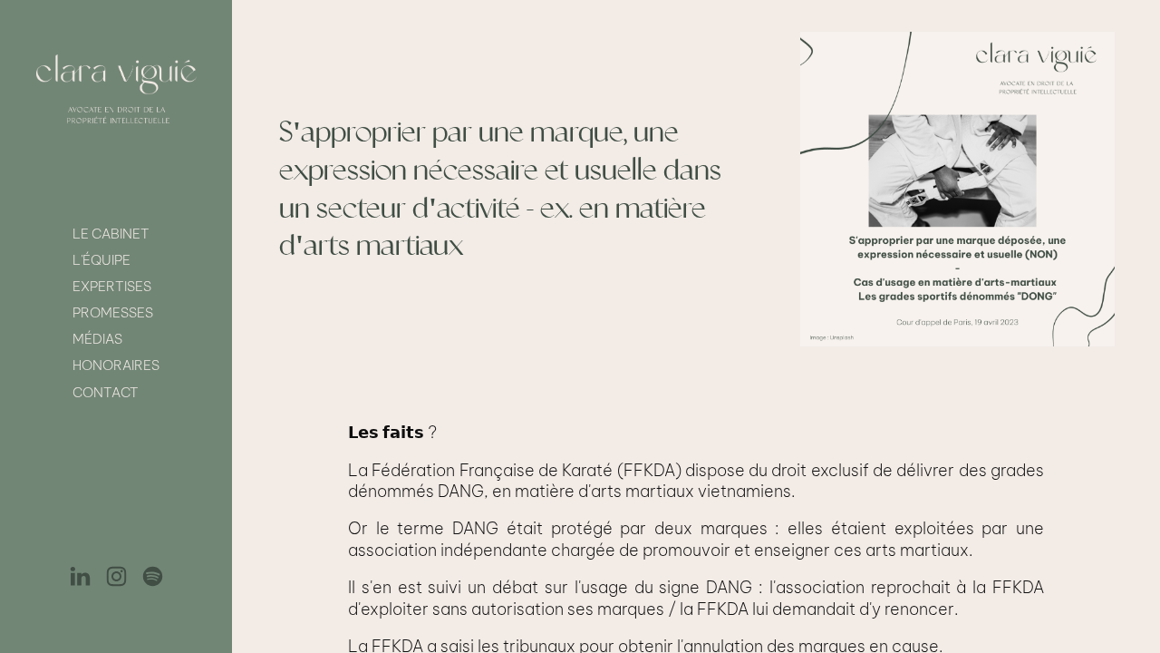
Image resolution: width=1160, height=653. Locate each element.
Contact (105, 392)
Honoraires (116, 365)
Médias (97, 338)
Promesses (112, 312)
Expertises (111, 286)
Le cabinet (111, 233)
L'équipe (101, 259)
